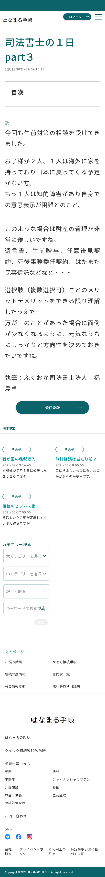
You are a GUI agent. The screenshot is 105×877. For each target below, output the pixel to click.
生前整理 (59, 795)
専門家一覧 (61, 674)
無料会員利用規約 (66, 686)
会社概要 (8, 851)
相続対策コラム (18, 763)
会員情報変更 (15, 686)
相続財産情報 (15, 674)
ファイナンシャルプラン (71, 779)
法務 (55, 771)
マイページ (14, 652)
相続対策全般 (15, 802)
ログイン (75, 17)
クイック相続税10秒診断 (25, 750)
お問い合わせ (16, 815)
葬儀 (55, 787)
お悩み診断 (13, 661)
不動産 (10, 779)
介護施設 (12, 787)
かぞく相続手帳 (64, 661)
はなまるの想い (18, 737)
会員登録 (52, 407)
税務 (8, 771)
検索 (41, 622)
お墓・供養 (13, 795)
